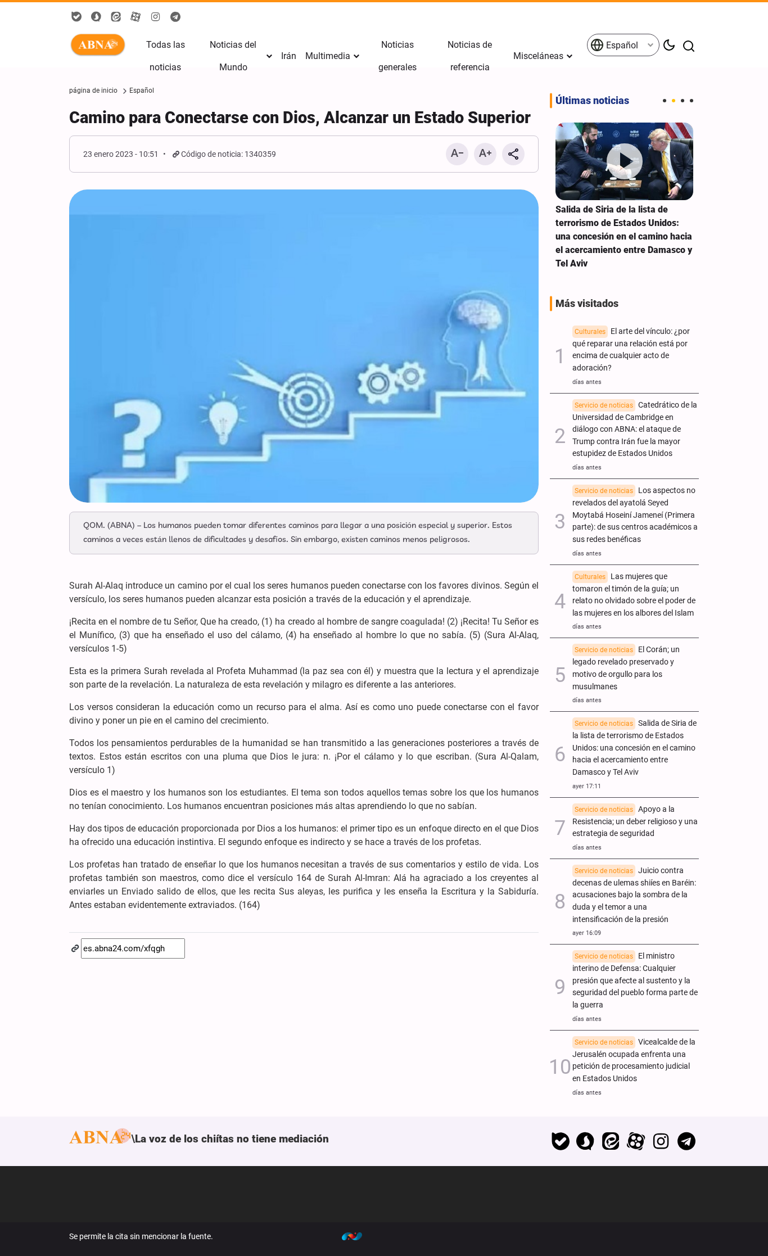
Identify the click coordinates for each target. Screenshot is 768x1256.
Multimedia (327, 56)
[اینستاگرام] (661, 1141)
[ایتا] (611, 1141)
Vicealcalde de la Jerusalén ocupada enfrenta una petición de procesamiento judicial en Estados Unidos (633, 1060)
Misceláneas (538, 56)
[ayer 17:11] (624, 161)
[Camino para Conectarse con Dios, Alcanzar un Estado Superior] (304, 346)
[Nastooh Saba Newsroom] (357, 1236)
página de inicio (93, 90)
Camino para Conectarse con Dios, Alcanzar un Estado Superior (300, 117)
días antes (587, 382)
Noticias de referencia (470, 56)
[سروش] (585, 1141)
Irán (288, 56)
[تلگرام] (686, 1141)
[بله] (560, 1141)
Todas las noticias (165, 56)
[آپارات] (636, 1141)
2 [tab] (673, 100)
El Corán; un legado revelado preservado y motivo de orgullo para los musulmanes (626, 668)
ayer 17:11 (586, 786)
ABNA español (100, 45)
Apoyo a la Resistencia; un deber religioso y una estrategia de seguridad (635, 822)
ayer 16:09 (586, 933)
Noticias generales (397, 56)
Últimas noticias (592, 100)
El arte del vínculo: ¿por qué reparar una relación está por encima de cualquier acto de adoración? (631, 350)
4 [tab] (691, 100)
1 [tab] (664, 100)
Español (621, 45)
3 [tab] (682, 100)
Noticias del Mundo (233, 56)
